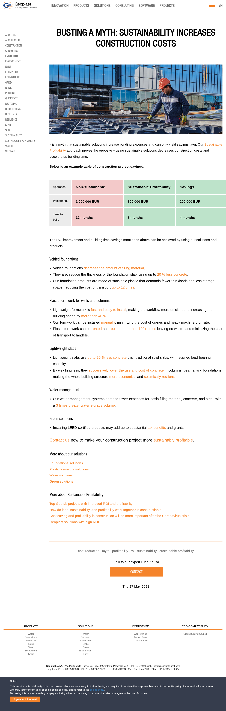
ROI (133, 551)
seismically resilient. (159, 377)
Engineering (12, 56)
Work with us (140, 634)
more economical (122, 377)
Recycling (11, 103)
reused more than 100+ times (133, 329)
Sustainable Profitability (176, 551)
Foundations (12, 77)
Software (147, 5)
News (8, 88)
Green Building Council (195, 634)
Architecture (13, 40)
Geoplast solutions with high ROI (74, 522)
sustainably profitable (173, 440)
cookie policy (97, 689)
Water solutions (61, 475)
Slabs (8, 125)
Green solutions (61, 481)
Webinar (10, 151)
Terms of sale (140, 640)
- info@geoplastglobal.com (166, 666)
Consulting (124, 5)
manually (108, 322)
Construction (13, 45)
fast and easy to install (108, 310)
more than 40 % (93, 316)
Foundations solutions (66, 463)
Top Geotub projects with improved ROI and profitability (91, 503)
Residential (12, 114)
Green (8, 82)
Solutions (102, 5)
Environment (12, 61)
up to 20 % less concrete (107, 357)
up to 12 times (123, 287)
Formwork (11, 72)
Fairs (8, 66)
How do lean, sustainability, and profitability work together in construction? (105, 510)
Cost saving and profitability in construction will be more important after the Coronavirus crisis (119, 516)
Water (9, 146)
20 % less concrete (172, 274)
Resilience (11, 119)
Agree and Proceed (25, 699)
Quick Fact (11, 98)
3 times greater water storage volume (85, 405)
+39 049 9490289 (143, 666)
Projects (167, 5)
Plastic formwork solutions (69, 469)
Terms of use (140, 637)
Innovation (60, 5)
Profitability (120, 551)
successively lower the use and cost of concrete (126, 370)
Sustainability (147, 551)
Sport (8, 130)
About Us (10, 35)
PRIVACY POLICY (169, 669)
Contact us (59, 440)
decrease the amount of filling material (114, 268)
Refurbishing (13, 109)
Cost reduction (88, 551)
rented (97, 329)
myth (105, 551)
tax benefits (157, 428)
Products (81, 5)
